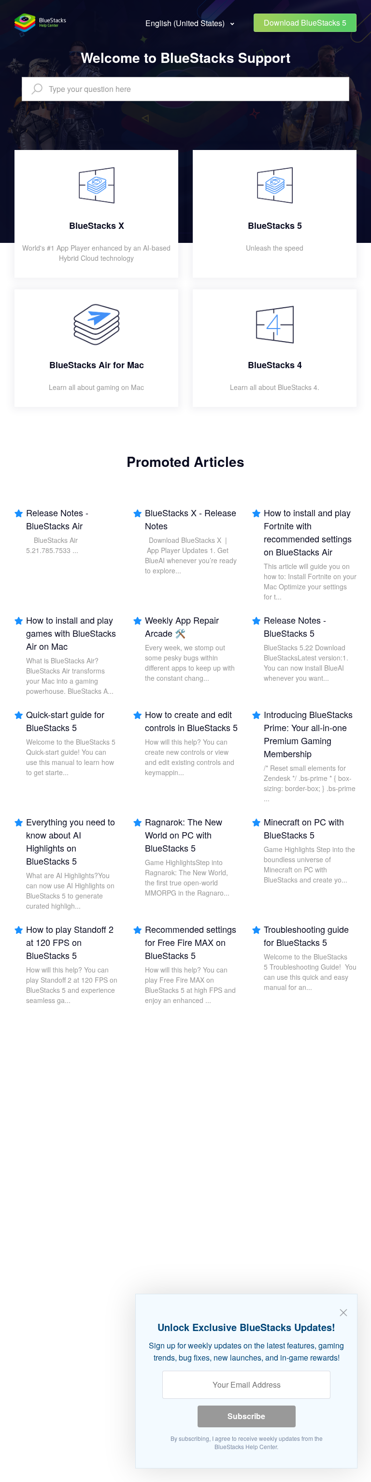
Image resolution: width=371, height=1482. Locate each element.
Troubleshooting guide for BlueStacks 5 (306, 935)
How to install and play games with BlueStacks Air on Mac (71, 633)
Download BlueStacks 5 (305, 22)
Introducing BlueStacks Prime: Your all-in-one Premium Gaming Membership (308, 734)
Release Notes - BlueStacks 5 (295, 626)
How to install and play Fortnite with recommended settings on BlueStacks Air (308, 532)
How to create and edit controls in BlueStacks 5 (191, 721)
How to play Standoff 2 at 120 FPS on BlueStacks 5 (70, 942)
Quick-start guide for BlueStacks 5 (65, 721)
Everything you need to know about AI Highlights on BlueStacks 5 (70, 841)
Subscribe (246, 1416)
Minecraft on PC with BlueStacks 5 (304, 828)
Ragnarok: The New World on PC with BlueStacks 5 (183, 834)
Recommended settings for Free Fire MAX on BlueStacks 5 (190, 942)
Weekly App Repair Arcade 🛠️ (182, 626)
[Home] (40, 22)
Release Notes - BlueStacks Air (57, 519)
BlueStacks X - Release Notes (190, 519)
